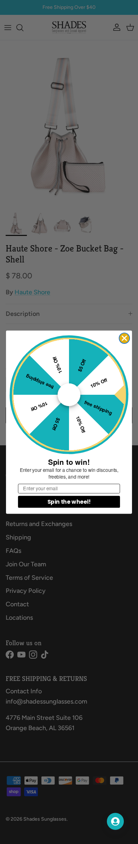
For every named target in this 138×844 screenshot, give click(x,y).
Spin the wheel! (69, 501)
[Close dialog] (124, 338)
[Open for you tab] (115, 821)
